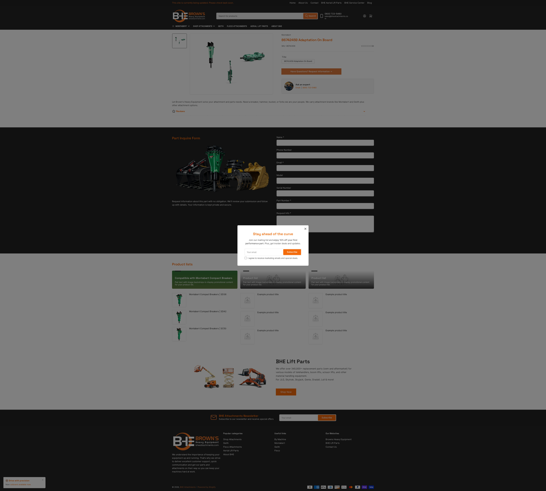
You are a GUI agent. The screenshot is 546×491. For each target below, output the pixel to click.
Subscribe (292, 252)
